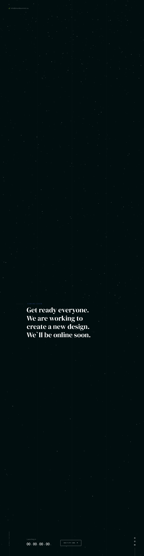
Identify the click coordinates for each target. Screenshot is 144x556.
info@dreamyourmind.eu (20, 8)
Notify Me (70, 542)
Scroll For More (9, 538)
